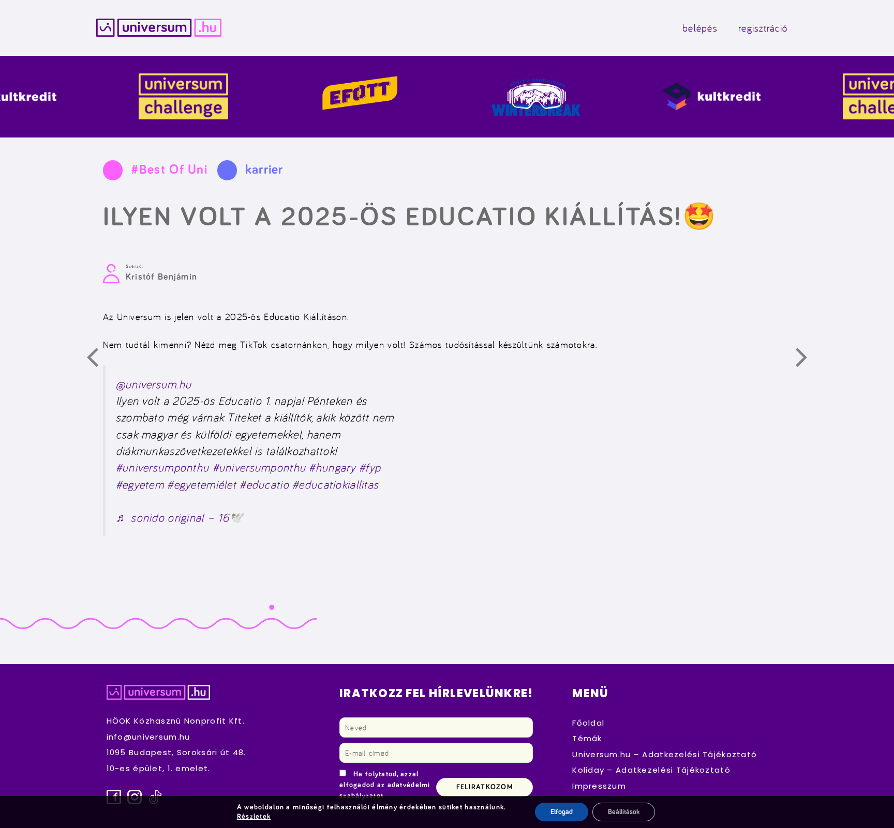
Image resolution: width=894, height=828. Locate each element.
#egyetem (140, 484)
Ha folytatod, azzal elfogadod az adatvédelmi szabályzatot (384, 785)
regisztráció (762, 28)
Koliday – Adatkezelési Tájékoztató (651, 769)
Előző (98, 359)
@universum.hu (154, 384)
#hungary (332, 467)
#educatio (264, 484)
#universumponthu (163, 467)
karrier (264, 169)
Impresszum (599, 785)
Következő (807, 359)
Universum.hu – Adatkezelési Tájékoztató (664, 754)
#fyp (370, 467)
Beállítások (623, 812)
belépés (700, 28)
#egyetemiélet (201, 484)
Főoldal (588, 722)
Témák (587, 738)
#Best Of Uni (169, 169)
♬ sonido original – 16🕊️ (180, 517)
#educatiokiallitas (335, 484)
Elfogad (561, 812)
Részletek (254, 816)
